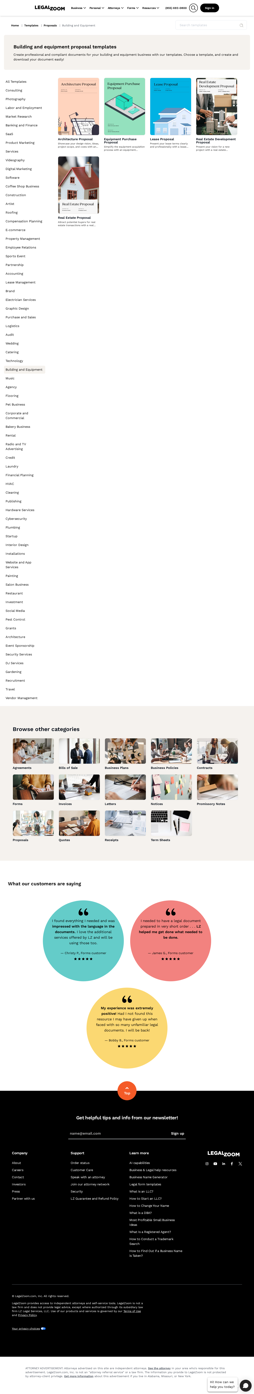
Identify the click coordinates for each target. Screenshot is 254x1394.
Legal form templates (145, 1184)
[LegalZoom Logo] (50, 8)
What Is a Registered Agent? (150, 1232)
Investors (18, 1184)
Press (16, 1191)
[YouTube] (215, 1164)
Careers (17, 1170)
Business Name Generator (148, 1177)
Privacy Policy (27, 1315)
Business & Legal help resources (152, 1170)
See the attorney (159, 1368)
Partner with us (23, 1198)
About (16, 1163)
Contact (18, 1177)
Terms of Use (132, 1311)
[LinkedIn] (223, 1164)
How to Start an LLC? (145, 1198)
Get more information (78, 1376)
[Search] (193, 8)
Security (77, 1191)
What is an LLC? (141, 1191)
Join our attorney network (90, 1184)
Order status (80, 1163)
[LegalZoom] (223, 1155)
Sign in (209, 8)
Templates (31, 25)
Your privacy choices (26, 1328)
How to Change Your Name (149, 1206)
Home (15, 25)
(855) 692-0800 (176, 8)
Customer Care (82, 1170)
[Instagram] (207, 1164)
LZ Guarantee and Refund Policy (94, 1198)
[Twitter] (240, 1164)
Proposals (51, 25)
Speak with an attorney (88, 1177)
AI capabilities (139, 1163)
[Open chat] (246, 1386)
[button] (241, 25)
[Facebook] (232, 1164)
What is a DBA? (140, 1213)
